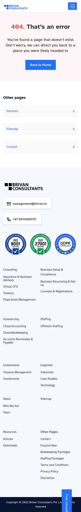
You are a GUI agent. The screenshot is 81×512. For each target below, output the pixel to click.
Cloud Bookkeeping (15, 332)
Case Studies (48, 379)
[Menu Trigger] (72, 6)
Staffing (45, 319)
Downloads (10, 445)
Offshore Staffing (51, 326)
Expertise (46, 365)
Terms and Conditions (54, 465)
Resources (10, 432)
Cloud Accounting (14, 326)
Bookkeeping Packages (55, 452)
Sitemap (12, 129)
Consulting (10, 269)
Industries (46, 372)
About (7, 399)
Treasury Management (17, 372)
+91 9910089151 (24, 219)
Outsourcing (11, 319)
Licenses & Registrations (56, 291)
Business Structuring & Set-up (58, 283)
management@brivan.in (30, 204)
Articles (8, 439)
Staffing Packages (52, 458)
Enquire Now (48, 445)
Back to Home (40, 65)
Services (12, 111)
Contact (11, 147)
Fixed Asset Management (19, 299)
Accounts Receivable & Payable (18, 340)
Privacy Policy (49, 471)
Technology (47, 385)
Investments (11, 365)
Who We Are (11, 406)
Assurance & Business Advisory (17, 278)
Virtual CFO (10, 286)
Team (6, 412)
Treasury (8, 293)
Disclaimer (47, 478)
